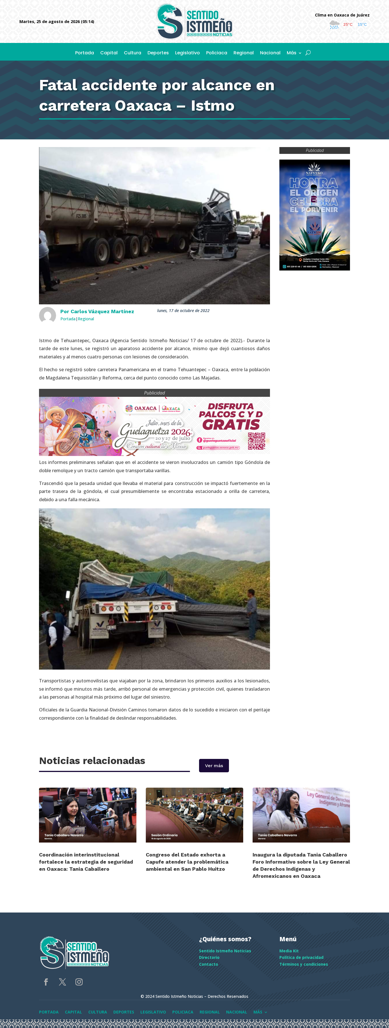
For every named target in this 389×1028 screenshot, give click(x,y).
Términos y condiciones (303, 964)
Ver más (214, 765)
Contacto (208, 964)
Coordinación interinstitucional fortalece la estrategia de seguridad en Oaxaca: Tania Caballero (86, 862)
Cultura (132, 53)
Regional (244, 53)
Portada (84, 53)
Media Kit (289, 950)
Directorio (209, 957)
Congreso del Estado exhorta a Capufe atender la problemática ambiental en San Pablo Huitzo (187, 862)
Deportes (158, 53)
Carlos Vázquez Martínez (102, 311)
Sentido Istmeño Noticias (225, 950)
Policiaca (216, 53)
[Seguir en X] (63, 982)
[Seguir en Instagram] (79, 982)
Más (291, 53)
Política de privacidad (301, 957)
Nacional (270, 53)
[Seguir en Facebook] (46, 982)
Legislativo (187, 53)
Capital (109, 53)
